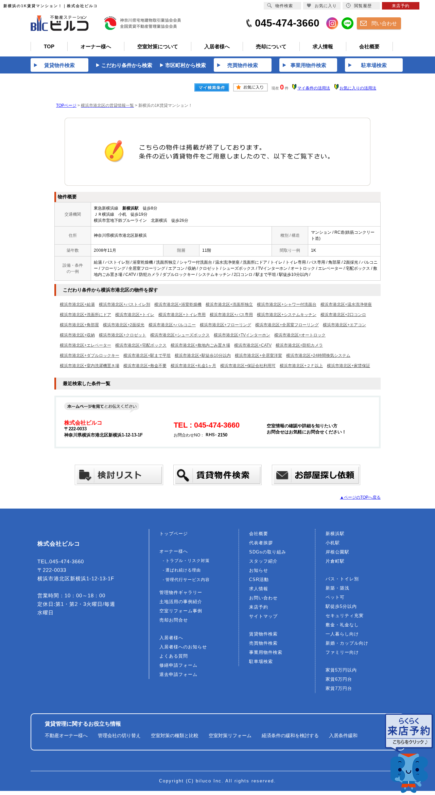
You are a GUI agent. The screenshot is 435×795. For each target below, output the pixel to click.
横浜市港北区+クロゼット (122, 335)
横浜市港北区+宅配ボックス (141, 345)
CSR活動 (259, 579)
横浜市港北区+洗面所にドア (85, 314)
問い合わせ (384, 23)
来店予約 (258, 607)
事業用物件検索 (265, 652)
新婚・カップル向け (347, 643)
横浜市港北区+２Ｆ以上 (301, 365)
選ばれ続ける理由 (183, 570)
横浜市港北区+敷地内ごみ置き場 (200, 345)
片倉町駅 (335, 561)
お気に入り (326, 5)
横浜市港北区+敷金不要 (145, 365)
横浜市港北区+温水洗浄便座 (346, 304)
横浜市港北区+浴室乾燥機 (178, 304)
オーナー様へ (173, 551)
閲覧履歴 (363, 5)
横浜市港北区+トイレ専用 (182, 314)
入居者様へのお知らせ (183, 646)
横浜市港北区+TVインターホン (242, 335)
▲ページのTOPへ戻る (360, 497)
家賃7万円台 (339, 688)
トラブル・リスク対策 (188, 560)
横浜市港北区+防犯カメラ (299, 345)
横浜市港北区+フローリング (225, 324)
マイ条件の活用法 (313, 88)
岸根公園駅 (337, 551)
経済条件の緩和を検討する (290, 735)
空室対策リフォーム (230, 735)
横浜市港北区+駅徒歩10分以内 (203, 355)
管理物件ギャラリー (180, 592)
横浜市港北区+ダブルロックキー (89, 355)
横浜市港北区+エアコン (344, 324)
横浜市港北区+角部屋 (79, 324)
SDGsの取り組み (267, 551)
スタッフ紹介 (263, 561)
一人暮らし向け (342, 633)
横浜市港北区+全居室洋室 (258, 355)
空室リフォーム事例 (180, 610)
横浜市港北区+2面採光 (123, 324)
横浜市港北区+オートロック (300, 335)
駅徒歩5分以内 (341, 606)
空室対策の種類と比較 (174, 735)
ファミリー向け (342, 652)
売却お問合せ (173, 620)
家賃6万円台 (339, 679)
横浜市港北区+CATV (253, 345)
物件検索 (284, 5)
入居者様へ (171, 637)
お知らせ (258, 570)
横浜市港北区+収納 (77, 335)
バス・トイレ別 (342, 578)
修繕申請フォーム (178, 665)
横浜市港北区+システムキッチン (286, 314)
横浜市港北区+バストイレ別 (124, 304)
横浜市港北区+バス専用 (231, 314)
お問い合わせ (263, 597)
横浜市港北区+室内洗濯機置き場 (89, 365)
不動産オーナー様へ (66, 735)
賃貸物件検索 (263, 633)
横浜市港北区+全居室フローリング (287, 324)
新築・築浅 (337, 588)
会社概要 (258, 533)
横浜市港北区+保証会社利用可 (248, 365)
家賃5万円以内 (341, 670)
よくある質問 (173, 656)
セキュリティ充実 (345, 615)
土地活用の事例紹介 (180, 601)
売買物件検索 (263, 643)
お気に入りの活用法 (358, 88)
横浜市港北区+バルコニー (172, 324)
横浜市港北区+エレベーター (85, 345)
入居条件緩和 (343, 735)
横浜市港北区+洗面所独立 (229, 304)
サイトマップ (263, 616)
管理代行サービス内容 (188, 579)
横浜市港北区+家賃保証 (348, 365)
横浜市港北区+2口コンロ (343, 314)
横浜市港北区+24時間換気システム (318, 355)
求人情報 (258, 588)
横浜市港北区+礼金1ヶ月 (193, 365)
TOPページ (66, 105)
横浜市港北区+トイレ (134, 314)
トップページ (173, 533)
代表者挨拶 (261, 542)
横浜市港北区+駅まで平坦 (147, 355)
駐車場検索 (261, 661)
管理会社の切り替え (119, 735)
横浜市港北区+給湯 (77, 304)
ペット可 (335, 597)
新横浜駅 (335, 533)
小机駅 (333, 542)
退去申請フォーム (178, 674)
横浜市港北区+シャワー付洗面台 (286, 304)
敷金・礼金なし (342, 624)
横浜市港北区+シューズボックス (180, 335)
